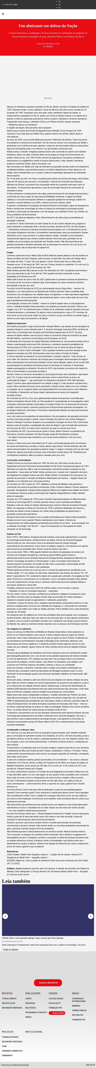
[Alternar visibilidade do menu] (3, 14)
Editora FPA (77, 1015)
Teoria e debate (9, 999)
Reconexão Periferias (12, 1008)
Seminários (7, 1056)
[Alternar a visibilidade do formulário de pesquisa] (92, 14)
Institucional (33, 1032)
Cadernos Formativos (12, 1051)
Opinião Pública (79, 1010)
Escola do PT (55, 1003)
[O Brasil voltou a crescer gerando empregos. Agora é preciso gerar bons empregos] (48, 910)
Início (15, 4)
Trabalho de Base (10, 1037)
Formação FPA (55, 1008)
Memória (76, 1006)
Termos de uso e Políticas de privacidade (15, 1065)
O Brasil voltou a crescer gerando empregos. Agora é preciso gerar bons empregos (32, 938)
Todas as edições (10, 949)
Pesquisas (30, 1003)
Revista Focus (8, 1003)
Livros (28, 999)
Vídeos (28, 1017)
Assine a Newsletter (48, 983)
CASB (4, 1046)
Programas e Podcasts (36, 1012)
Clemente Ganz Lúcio (13, 941)
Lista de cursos (56, 999)
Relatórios (30, 1008)
